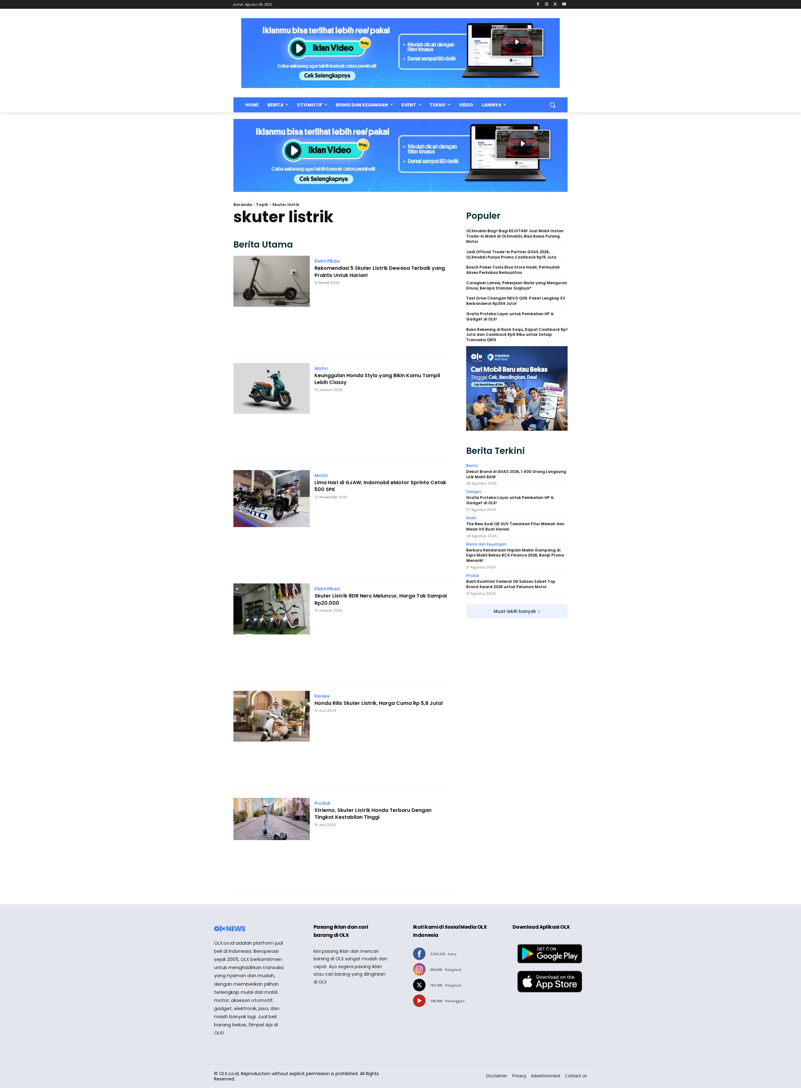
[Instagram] (546, 4)
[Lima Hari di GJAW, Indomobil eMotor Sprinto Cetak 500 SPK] (271, 520)
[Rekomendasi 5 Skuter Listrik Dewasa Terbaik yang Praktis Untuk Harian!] (271, 303)
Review (322, 696)
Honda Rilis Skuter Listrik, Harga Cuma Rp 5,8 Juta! (378, 703)
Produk (322, 803)
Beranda (242, 204)
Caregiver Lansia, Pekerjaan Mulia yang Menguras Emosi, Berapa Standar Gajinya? (516, 285)
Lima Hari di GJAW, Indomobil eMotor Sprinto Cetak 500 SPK (380, 486)
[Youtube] (564, 4)
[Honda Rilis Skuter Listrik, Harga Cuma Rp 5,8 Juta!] (271, 738)
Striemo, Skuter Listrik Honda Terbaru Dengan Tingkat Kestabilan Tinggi (372, 814)
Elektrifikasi (327, 261)
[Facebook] (538, 4)
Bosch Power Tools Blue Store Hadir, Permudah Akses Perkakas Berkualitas (513, 270)
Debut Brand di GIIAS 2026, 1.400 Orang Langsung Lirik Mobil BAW (516, 474)
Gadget (473, 492)
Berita (472, 466)
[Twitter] (555, 4)
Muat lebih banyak (515, 611)
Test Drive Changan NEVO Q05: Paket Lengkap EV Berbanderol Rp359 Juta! (515, 301)
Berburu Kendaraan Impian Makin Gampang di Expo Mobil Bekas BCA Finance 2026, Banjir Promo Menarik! (515, 555)
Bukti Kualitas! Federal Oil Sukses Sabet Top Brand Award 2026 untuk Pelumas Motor (510, 584)
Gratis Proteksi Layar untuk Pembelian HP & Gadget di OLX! (510, 316)
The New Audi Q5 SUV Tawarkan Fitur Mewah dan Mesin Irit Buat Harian (515, 526)
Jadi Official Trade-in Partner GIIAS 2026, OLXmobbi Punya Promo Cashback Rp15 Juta (511, 254)
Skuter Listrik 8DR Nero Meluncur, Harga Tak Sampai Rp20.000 (380, 599)
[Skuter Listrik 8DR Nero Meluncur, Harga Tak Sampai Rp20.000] (271, 630)
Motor (321, 368)
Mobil (471, 518)
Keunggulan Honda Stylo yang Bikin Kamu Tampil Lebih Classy (377, 379)
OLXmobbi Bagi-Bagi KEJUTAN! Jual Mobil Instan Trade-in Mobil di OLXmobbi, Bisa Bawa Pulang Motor (515, 236)
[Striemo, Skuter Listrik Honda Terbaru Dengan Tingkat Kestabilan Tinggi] (271, 841)
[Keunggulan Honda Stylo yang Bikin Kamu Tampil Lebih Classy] (271, 410)
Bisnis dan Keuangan (486, 544)
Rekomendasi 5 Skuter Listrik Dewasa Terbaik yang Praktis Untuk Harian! (379, 272)
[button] (552, 104)
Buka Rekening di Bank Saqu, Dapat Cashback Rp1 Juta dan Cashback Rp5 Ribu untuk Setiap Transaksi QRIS (517, 335)
